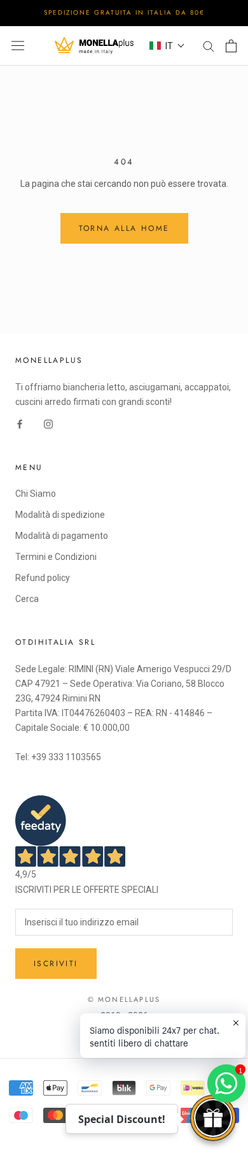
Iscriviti (56, 963)
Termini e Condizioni (56, 557)
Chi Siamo (35, 493)
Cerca (27, 599)
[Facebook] (19, 423)
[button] (167, 46)
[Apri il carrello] (231, 46)
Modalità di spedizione (60, 515)
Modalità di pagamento (61, 536)
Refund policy (42, 578)
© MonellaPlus (124, 999)
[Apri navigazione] (17, 46)
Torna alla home (124, 228)
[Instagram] (48, 423)
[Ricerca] (208, 45)
